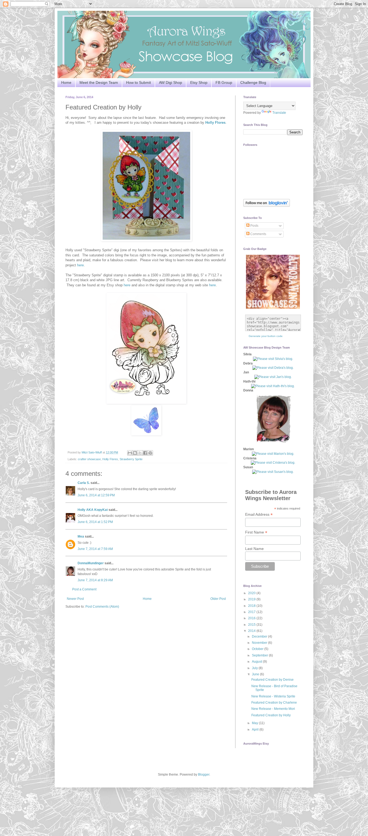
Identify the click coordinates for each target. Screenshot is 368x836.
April (255, 729)
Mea (81, 536)
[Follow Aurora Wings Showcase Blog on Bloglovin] (266, 206)
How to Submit (138, 82)
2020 (252, 593)
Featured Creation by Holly (271, 715)
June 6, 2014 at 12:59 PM (96, 495)
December (260, 636)
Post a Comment (84, 589)
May (255, 723)
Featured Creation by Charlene (274, 702)
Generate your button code (266, 336)
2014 (252, 631)
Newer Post (75, 599)
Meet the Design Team (98, 82)
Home (66, 82)
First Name (256, 532)
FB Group (224, 82)
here (80, 265)
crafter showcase (89, 459)
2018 (252, 606)
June (256, 674)
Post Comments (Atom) (102, 606)
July (255, 668)
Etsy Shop (198, 82)
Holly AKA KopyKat (93, 510)
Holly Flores (215, 123)
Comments (257, 234)
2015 (252, 625)
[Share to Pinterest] (150, 453)
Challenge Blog (253, 82)
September (260, 655)
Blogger (203, 774)
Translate (279, 113)
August (257, 661)
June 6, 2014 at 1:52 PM (95, 522)
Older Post (218, 599)
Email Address (259, 514)
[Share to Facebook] (145, 453)
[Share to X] (140, 453)
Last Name (254, 548)
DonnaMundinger (91, 563)
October (258, 649)
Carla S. (84, 483)
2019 (252, 599)
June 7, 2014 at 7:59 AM (95, 549)
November (260, 643)
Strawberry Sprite (131, 459)
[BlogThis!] (135, 453)
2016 (252, 618)
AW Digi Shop (170, 82)
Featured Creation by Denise (272, 680)
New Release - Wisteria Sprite (273, 696)
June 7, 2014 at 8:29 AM (95, 580)
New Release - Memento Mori (273, 709)
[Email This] (130, 453)
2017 (252, 612)
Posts (253, 226)
